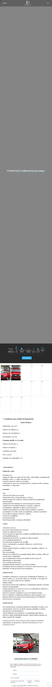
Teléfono (15, 674)
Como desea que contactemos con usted (25, 681)
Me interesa (26, 358)
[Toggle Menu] (48, 3)
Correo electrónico (14, 677)
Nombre (15, 670)
